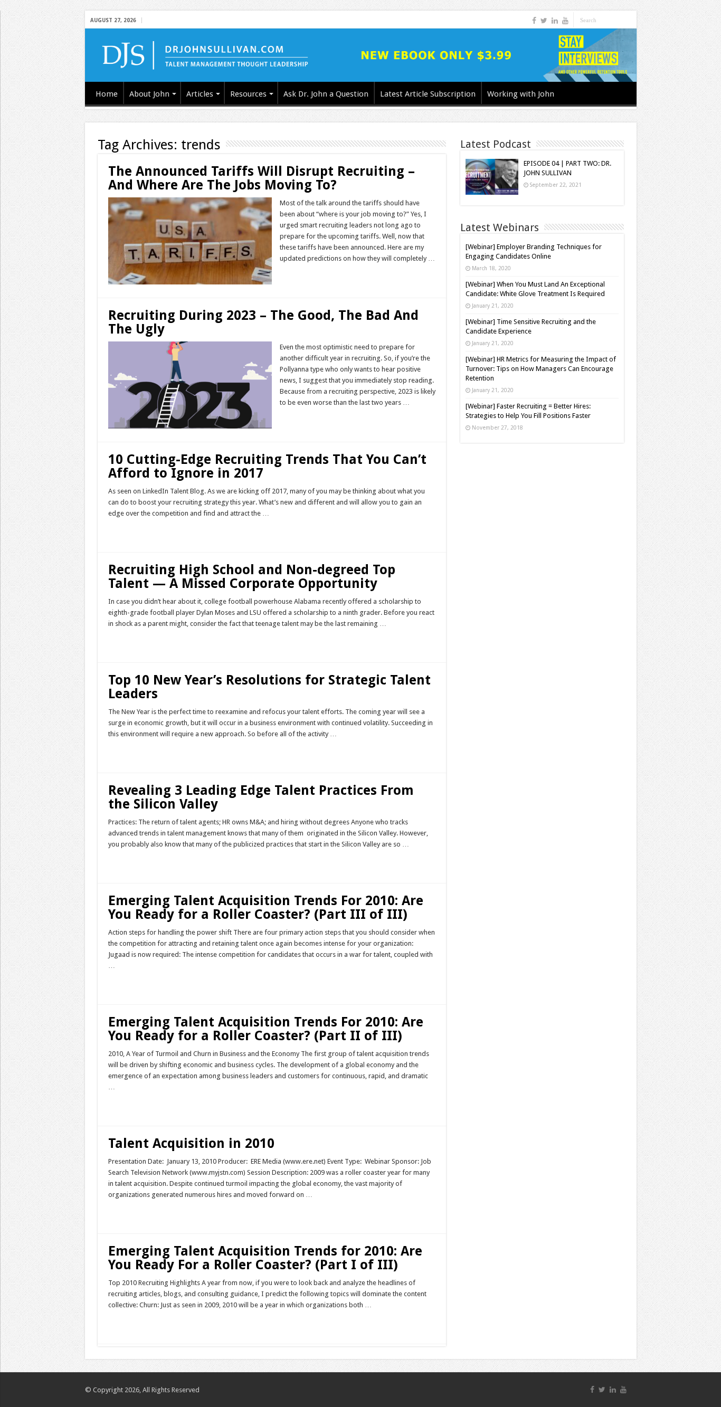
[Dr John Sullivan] (361, 55)
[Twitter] (543, 20)
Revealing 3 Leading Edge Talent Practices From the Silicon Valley (261, 797)
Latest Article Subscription (428, 94)
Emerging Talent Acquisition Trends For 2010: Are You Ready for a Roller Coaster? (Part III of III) (265, 907)
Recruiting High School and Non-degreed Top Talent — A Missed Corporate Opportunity (251, 576)
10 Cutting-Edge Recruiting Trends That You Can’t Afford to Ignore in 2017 (267, 466)
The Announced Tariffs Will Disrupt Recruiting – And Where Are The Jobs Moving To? (261, 178)
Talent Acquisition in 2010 (191, 1143)
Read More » (302, 277)
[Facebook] (534, 20)
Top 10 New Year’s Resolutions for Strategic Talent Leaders (269, 686)
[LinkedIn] (555, 20)
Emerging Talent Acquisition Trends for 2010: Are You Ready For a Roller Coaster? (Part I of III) (265, 1257)
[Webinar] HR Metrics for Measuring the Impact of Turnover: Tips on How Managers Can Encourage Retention (541, 368)
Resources (248, 94)
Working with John (520, 94)
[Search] (629, 20)
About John (149, 94)
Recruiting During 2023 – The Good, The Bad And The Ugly (263, 322)
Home (107, 94)
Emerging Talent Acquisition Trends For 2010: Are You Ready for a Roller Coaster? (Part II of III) (265, 1028)
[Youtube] (565, 20)
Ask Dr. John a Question (325, 94)
